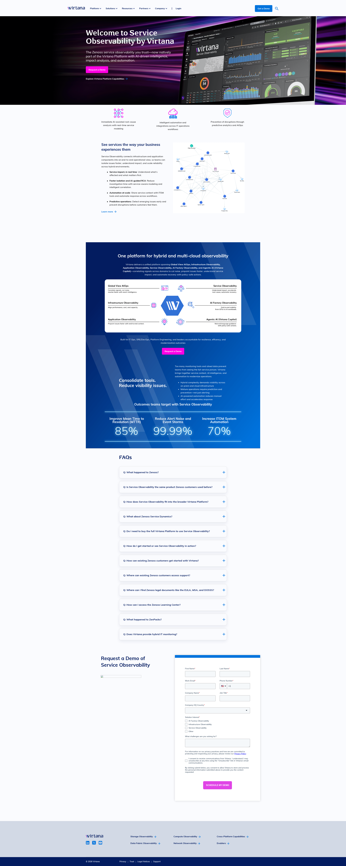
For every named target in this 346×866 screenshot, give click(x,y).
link (87, 843)
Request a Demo (97, 69)
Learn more (107, 211)
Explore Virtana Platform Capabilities (105, 78)
